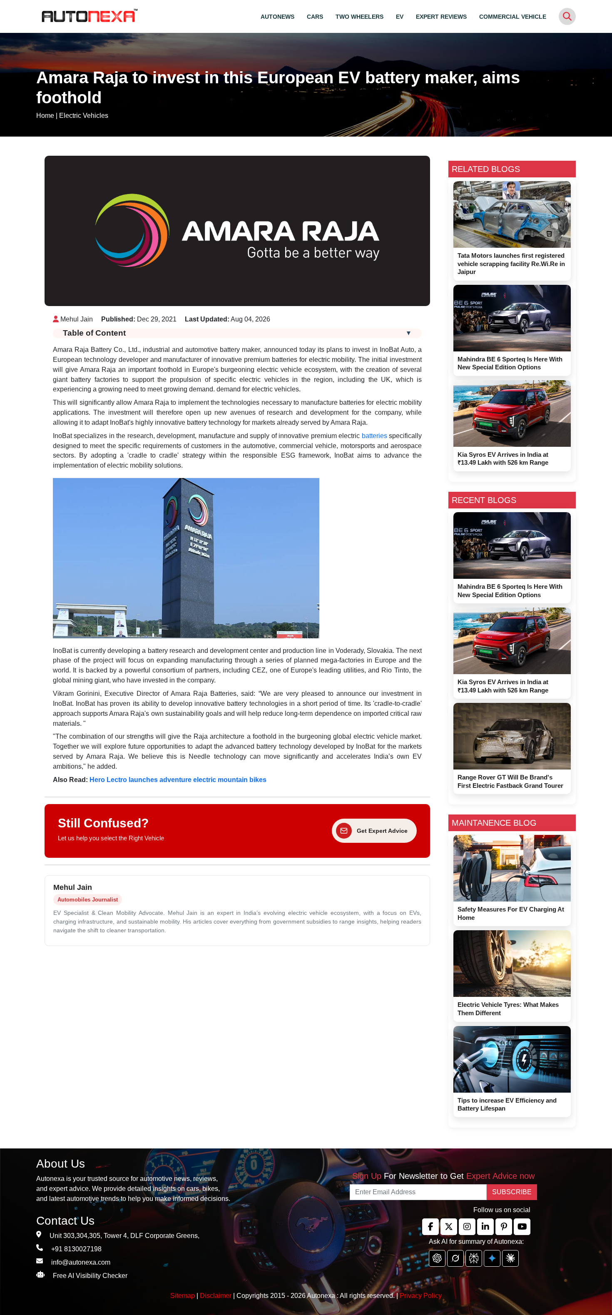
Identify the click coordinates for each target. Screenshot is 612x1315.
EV (399, 16)
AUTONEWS (277, 16)
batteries (374, 435)
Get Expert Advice (382, 830)
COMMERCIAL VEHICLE (512, 16)
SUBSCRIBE (512, 1191)
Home (45, 115)
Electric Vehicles (83, 115)
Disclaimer (215, 1295)
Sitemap (183, 1295)
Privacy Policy (421, 1295)
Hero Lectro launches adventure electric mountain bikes (178, 779)
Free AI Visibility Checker (90, 1275)
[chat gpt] (437, 1258)
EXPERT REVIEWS (441, 16)
